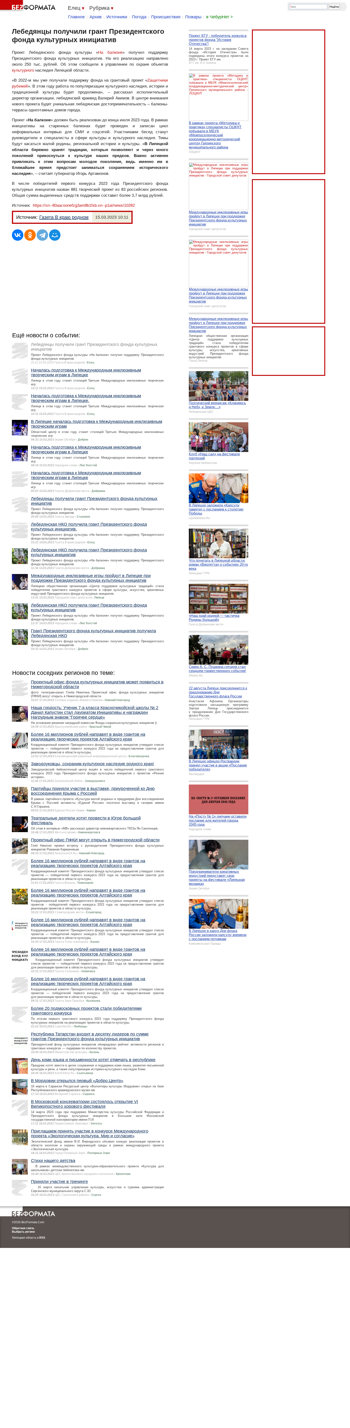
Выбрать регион (23, 1231)
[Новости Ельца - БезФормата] (28, 6)
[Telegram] (42, 235)
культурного (23, 70)
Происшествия (165, 17)
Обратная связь (23, 1228)
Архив (96, 17)
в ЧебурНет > (219, 17)
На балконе (110, 52)
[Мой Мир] (54, 235)
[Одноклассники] (30, 235)
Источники (116, 17)
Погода (139, 17)
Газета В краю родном (64, 217)
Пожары (193, 17)
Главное (76, 17)
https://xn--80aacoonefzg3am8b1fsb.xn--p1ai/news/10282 (84, 205)
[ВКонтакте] (17, 235)
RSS (42, 1237)
